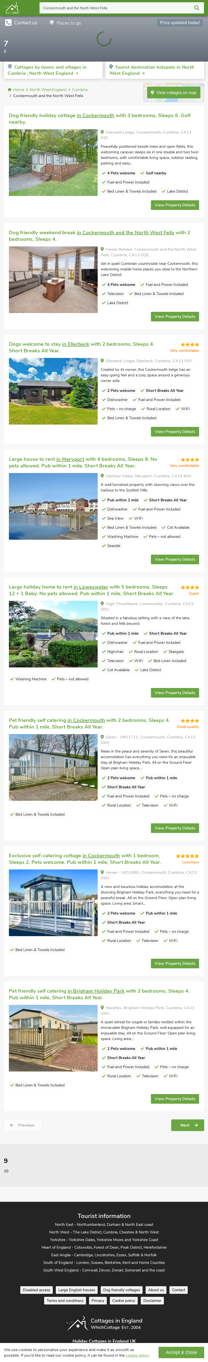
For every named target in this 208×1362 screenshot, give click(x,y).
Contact (178, 1290)
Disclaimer (152, 1300)
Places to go (69, 23)
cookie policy (137, 1355)
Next (184, 1125)
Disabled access (36, 1290)
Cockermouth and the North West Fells (75, 8)
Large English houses (76, 1290)
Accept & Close (181, 1352)
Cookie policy (123, 1300)
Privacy (98, 1300)
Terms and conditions (65, 1300)
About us (156, 1290)
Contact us (25, 23)
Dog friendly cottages (121, 1290)
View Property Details (175, 205)
